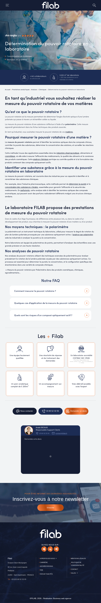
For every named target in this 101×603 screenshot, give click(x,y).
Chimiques (42, 89)
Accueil (7, 89)
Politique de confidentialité (77, 564)
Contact (74, 569)
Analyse (34, 89)
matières (69, 132)
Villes (73, 573)
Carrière (44, 562)
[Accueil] (50, 5)
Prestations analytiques (21, 89)
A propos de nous (47, 558)
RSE (41, 570)
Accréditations (46, 566)
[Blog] (44, 549)
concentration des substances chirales (21, 187)
